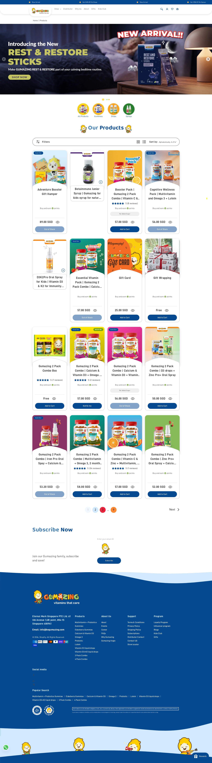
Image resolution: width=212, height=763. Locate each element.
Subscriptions (133, 633)
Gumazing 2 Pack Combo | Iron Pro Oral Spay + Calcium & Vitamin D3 (50, 459)
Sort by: (153, 142)
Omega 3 (79, 637)
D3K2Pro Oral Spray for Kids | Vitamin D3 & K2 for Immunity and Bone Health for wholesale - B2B (49, 282)
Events (104, 626)
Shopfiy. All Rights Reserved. (52, 637)
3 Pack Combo (81, 655)
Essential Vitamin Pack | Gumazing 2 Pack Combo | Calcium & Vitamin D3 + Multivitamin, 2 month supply (87, 282)
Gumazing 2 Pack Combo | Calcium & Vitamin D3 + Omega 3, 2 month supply (87, 371)
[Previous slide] (4, 59)
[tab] (103, 99)
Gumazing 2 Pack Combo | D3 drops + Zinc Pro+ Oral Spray (162, 370)
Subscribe (109, 560)
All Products (83, 116)
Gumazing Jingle (108, 641)
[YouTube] (33, 681)
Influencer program (162, 626)
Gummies (98, 116)
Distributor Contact (136, 637)
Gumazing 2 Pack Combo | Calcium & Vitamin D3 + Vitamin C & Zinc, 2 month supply (124, 371)
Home (35, 21)
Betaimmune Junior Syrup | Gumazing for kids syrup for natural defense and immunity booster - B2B (87, 194)
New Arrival (9, 2)
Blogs (156, 630)
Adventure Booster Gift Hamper (50, 191)
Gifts (156, 637)
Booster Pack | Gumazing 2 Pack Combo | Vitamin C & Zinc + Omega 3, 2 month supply (125, 194)
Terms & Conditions (136, 622)
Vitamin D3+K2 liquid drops (86, 652)
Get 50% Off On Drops (63, 2)
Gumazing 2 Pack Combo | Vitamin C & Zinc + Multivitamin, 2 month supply (125, 459)
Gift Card (125, 277)
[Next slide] (208, 59)
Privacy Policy (134, 626)
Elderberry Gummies (84, 630)
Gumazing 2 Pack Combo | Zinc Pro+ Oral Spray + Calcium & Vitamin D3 (162, 459)
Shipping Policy (134, 630)
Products (43, 21)
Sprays (129, 116)
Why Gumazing (107, 637)
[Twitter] (33, 684)
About (103, 622)
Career (104, 630)
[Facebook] (33, 675)
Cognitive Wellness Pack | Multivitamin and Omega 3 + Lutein (162, 194)
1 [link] (88, 509)
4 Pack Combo (81, 659)
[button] (57, 9)
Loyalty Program (161, 622)
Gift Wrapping (162, 277)
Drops (113, 116)
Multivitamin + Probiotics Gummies (47, 696)
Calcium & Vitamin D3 (84, 633)
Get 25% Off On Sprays (171, 2)
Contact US (132, 641)
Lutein (77, 644)
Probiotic (79, 641)
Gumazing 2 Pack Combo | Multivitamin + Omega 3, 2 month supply (87, 459)
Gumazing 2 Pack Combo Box (50, 368)
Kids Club (158, 633)
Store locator (133, 644)
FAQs (103, 633)
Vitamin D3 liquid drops (85, 648)
